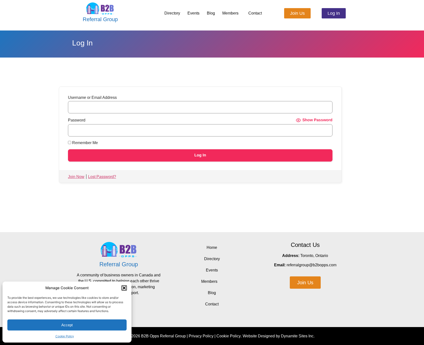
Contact (255, 13)
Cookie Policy (64, 336)
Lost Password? (102, 177)
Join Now (76, 177)
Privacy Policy (201, 336)
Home (212, 247)
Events (193, 13)
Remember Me (84, 143)
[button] (124, 287)
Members (230, 13)
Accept (67, 325)
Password (76, 120)
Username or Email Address (92, 98)
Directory (172, 13)
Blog (211, 13)
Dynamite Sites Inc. (298, 336)
